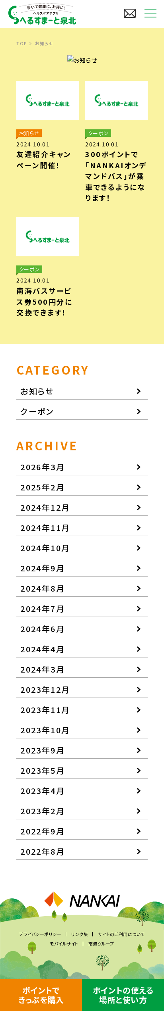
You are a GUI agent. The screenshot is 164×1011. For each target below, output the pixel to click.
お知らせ (37, 391)
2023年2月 (42, 811)
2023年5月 (42, 770)
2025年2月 (42, 487)
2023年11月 (45, 709)
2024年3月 (42, 669)
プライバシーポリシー (40, 934)
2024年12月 (45, 507)
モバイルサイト (64, 943)
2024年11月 (45, 527)
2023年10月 (45, 730)
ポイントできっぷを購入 (41, 994)
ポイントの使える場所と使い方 (123, 994)
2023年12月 (45, 689)
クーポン (37, 411)
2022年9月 (42, 831)
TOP (21, 43)
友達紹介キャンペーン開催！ (43, 159)
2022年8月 (42, 851)
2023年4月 (42, 790)
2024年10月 (45, 548)
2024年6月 (42, 628)
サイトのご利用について (121, 934)
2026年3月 (42, 467)
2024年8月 (42, 588)
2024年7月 (42, 608)
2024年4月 (42, 649)
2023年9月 (42, 750)
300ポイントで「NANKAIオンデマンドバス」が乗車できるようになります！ (116, 176)
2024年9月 (42, 568)
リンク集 (79, 934)
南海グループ (101, 943)
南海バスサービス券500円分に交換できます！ (44, 301)
